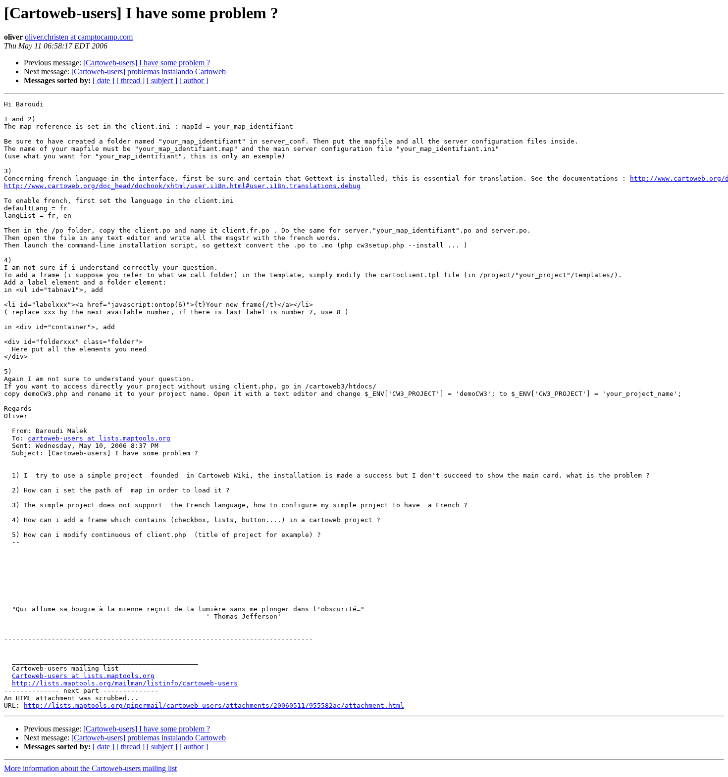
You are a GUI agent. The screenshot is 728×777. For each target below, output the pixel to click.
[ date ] (103, 80)
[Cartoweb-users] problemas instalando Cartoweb (148, 71)
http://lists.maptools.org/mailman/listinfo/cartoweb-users (125, 683)
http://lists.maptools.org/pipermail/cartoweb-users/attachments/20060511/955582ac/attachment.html (214, 705)
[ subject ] (162, 80)
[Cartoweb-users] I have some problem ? (146, 62)
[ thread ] (130, 80)
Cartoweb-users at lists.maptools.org (83, 676)
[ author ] (193, 80)
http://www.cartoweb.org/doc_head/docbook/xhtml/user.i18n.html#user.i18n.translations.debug (182, 186)
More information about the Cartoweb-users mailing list (90, 768)
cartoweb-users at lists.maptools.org (99, 438)
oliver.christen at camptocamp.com (79, 37)
